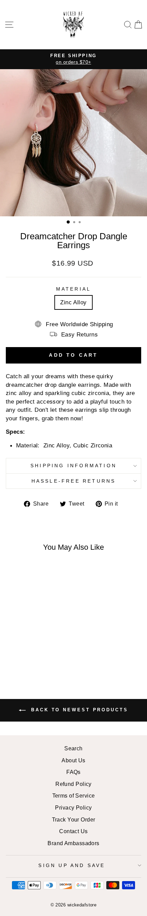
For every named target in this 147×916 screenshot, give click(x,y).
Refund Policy (73, 784)
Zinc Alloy (73, 302)
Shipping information (73, 465)
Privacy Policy (73, 807)
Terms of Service (73, 795)
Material (73, 289)
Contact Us (73, 831)
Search (73, 748)
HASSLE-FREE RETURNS (73, 481)
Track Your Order (73, 819)
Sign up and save (71, 865)
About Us (73, 760)
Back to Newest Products (78, 710)
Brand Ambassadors (73, 843)
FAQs (73, 772)
